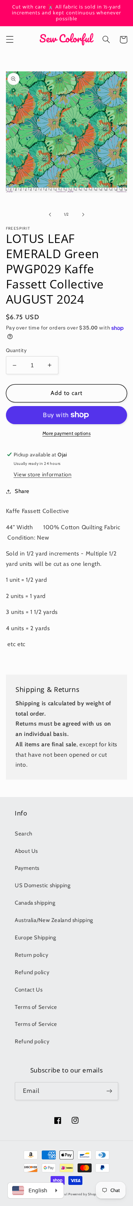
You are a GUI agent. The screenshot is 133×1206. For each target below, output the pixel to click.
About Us (26, 851)
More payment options (66, 433)
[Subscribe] (109, 1091)
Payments (27, 868)
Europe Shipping (35, 937)
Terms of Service (36, 1007)
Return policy (31, 955)
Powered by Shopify (84, 1194)
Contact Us (28, 989)
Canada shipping (35, 902)
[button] (9, 39)
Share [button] (22, 491)
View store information (43, 474)
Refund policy (32, 972)
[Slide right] (83, 214)
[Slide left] (50, 214)
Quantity (16, 350)
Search (24, 833)
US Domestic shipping (43, 885)
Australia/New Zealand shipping (54, 920)
